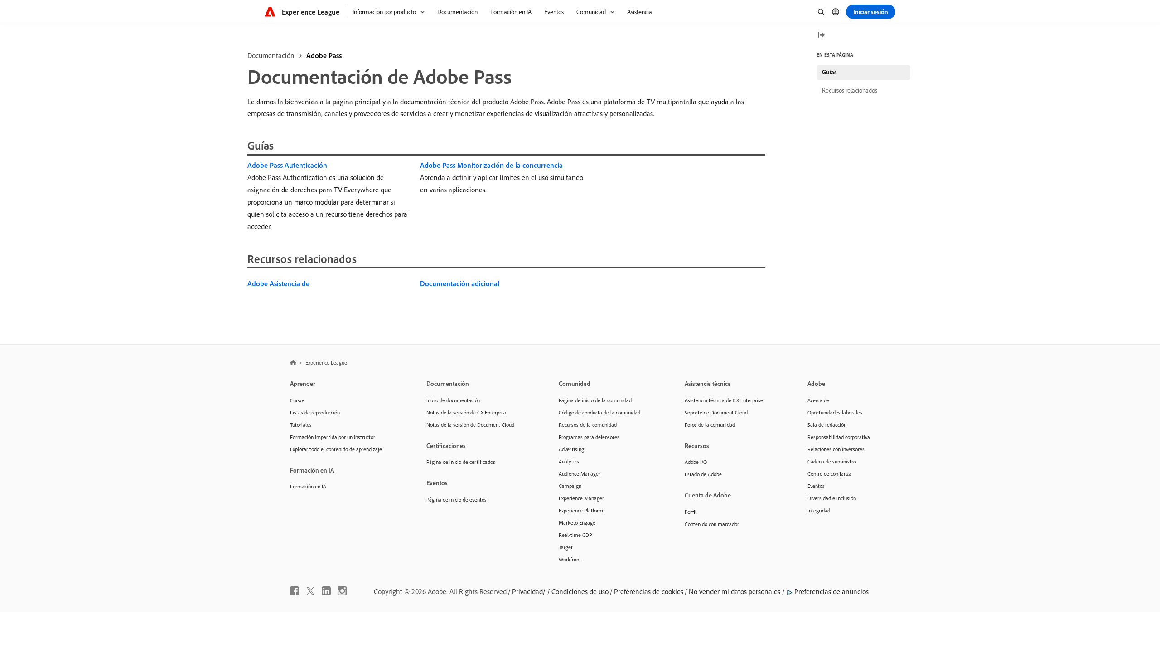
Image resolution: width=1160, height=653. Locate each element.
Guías (829, 72)
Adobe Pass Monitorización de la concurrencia (491, 165)
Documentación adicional (459, 283)
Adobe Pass (324, 55)
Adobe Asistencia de (278, 283)
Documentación (271, 55)
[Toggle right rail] (821, 35)
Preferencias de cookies (648, 591)
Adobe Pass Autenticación (287, 165)
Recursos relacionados (849, 90)
